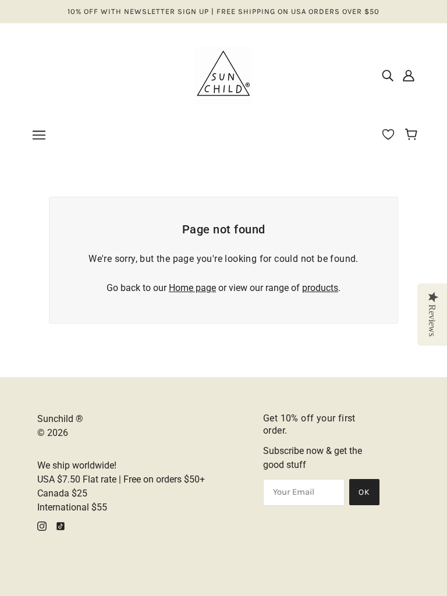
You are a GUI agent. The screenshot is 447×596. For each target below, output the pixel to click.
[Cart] (413, 135)
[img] (387, 75)
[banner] (223, 74)
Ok (364, 492)
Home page (192, 287)
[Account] (408, 75)
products (320, 287)
